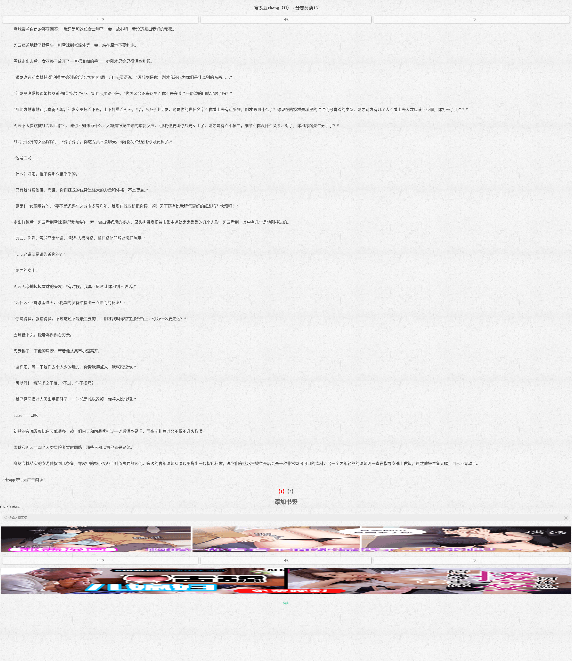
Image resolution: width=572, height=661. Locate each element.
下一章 (472, 19)
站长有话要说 (12, 507)
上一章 (100, 19)
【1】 (281, 491)
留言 (286, 603)
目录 (286, 19)
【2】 (291, 491)
